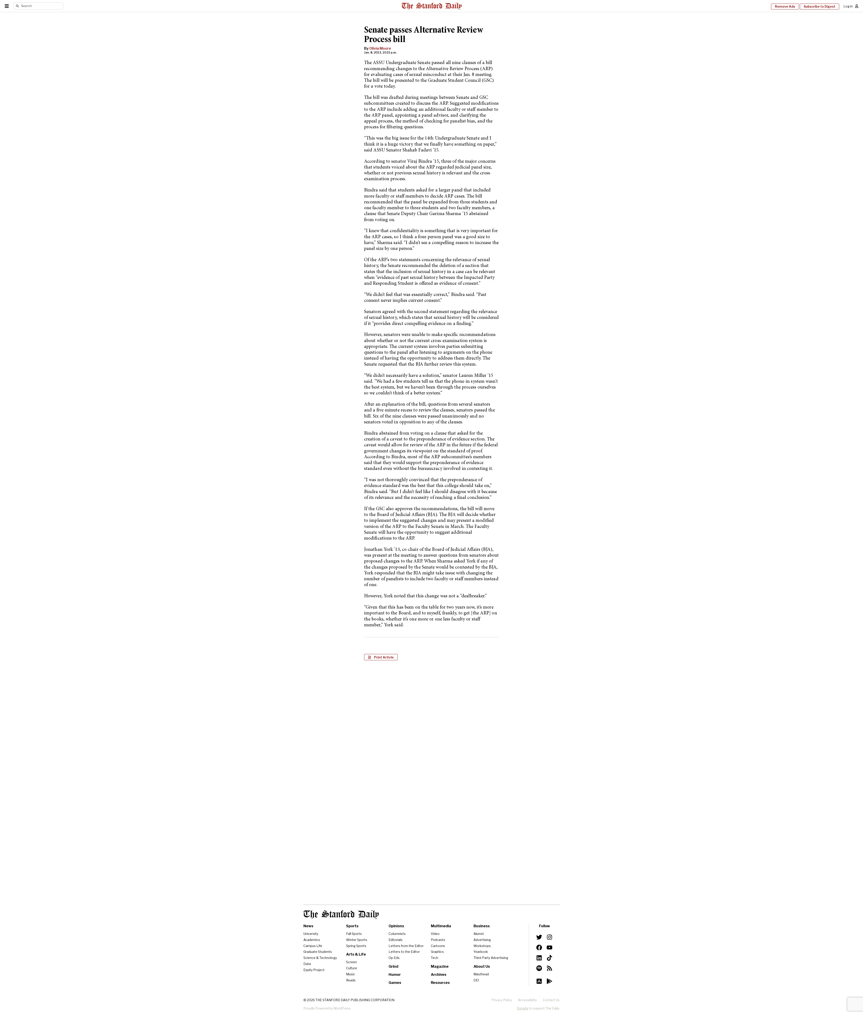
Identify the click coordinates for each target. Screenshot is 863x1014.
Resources (440, 983)
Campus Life (312, 946)
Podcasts (438, 940)
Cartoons (438, 946)
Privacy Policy (502, 1000)
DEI (476, 980)
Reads (351, 980)
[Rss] (549, 968)
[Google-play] (549, 981)
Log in (848, 6)
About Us (482, 966)
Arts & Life (356, 954)
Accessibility (527, 1000)
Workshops (482, 946)
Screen (351, 962)
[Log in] (857, 6)
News (308, 926)
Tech (434, 958)
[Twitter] (539, 937)
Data (307, 964)
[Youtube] (549, 947)
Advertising (482, 940)
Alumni (479, 934)
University (310, 934)
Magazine (440, 966)
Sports (352, 926)
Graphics (437, 952)
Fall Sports (354, 934)
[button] (381, 657)
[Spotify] (539, 968)
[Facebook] (539, 947)
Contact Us (551, 1000)
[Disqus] (431, 722)
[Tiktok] (549, 958)
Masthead (481, 974)
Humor (395, 974)
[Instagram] (549, 937)
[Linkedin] (539, 958)
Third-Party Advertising (491, 958)
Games (395, 983)
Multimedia (441, 926)
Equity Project (314, 970)
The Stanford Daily (341, 914)
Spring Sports (356, 946)
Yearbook (481, 952)
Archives (438, 974)
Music (350, 974)
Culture (351, 968)
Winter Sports (356, 940)
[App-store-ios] (539, 981)
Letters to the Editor (404, 952)
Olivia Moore (380, 48)
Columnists (397, 934)
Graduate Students (317, 952)
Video (435, 934)
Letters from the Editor (406, 946)
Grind (393, 966)
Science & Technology (320, 958)
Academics (311, 940)
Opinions (396, 926)
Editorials (396, 940)
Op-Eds (394, 958)
